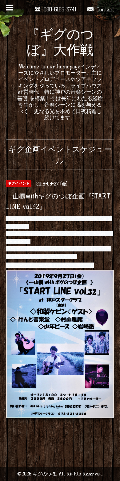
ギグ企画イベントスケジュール (60, 155)
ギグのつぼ (44, 474)
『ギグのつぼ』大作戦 (60, 42)
